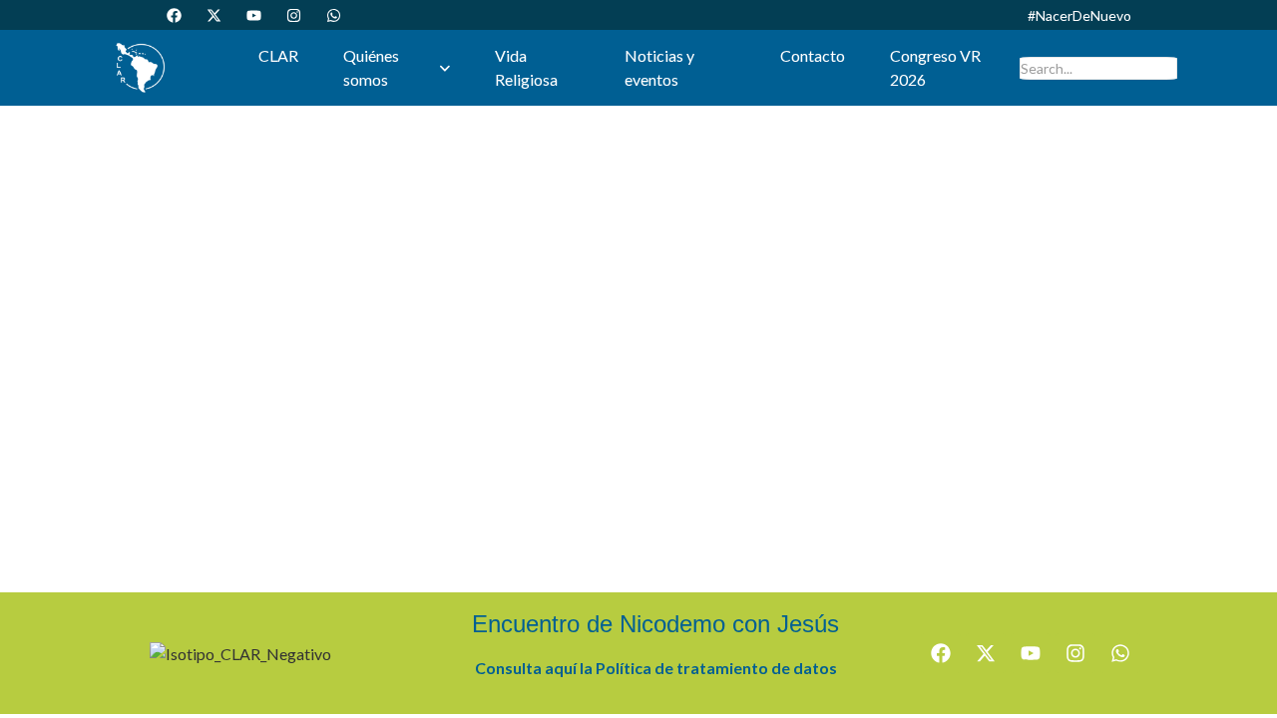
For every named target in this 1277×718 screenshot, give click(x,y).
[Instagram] (293, 15)
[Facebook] (174, 15)
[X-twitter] (213, 15)
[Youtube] (253, 15)
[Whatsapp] (333, 15)
